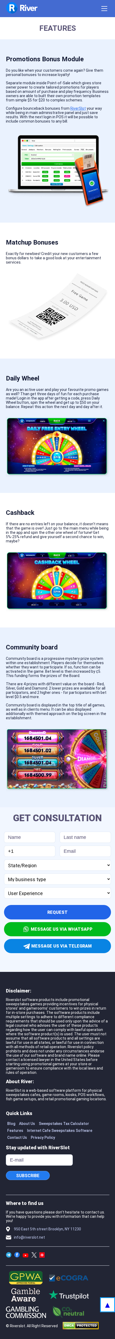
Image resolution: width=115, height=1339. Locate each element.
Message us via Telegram (61, 946)
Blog (11, 1123)
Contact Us (17, 1137)
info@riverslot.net (29, 1237)
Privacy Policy (43, 1137)
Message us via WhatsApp (62, 929)
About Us (27, 1123)
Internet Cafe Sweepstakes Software (59, 1130)
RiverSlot (78, 108)
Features (15, 1130)
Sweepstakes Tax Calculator (64, 1123)
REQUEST (57, 912)
